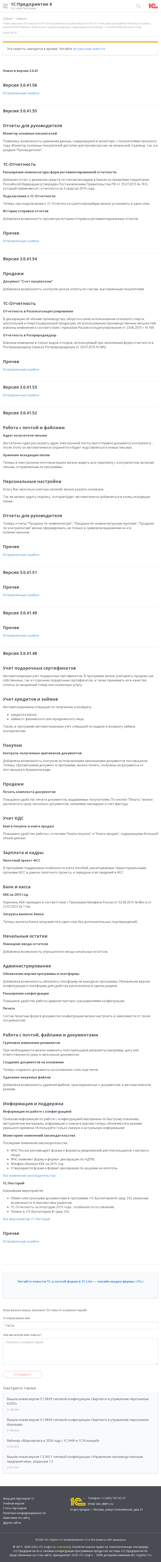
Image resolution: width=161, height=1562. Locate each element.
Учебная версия (13, 1503)
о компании (62, 1547)
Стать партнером (15, 1508)
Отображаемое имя (16, 1318)
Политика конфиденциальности (24, 1513)
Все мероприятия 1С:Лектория (26, 1219)
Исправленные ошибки (21, 93)
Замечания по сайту (16, 1518)
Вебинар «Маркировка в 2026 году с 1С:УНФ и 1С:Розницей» (53, 1440)
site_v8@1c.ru (104, 1504)
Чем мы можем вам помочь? (22, 1335)
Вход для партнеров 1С (18, 1498)
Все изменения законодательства (29, 1175)
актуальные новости (89, 49)
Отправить (22, 1374)
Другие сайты (12, 1522)
